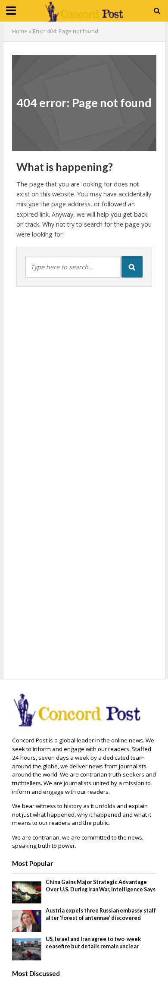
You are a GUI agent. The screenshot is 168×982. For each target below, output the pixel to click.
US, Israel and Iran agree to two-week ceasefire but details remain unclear (93, 943)
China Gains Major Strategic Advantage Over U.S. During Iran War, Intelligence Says (101, 886)
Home (20, 31)
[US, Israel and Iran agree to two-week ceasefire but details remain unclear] (27, 949)
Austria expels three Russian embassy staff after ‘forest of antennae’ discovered (101, 914)
